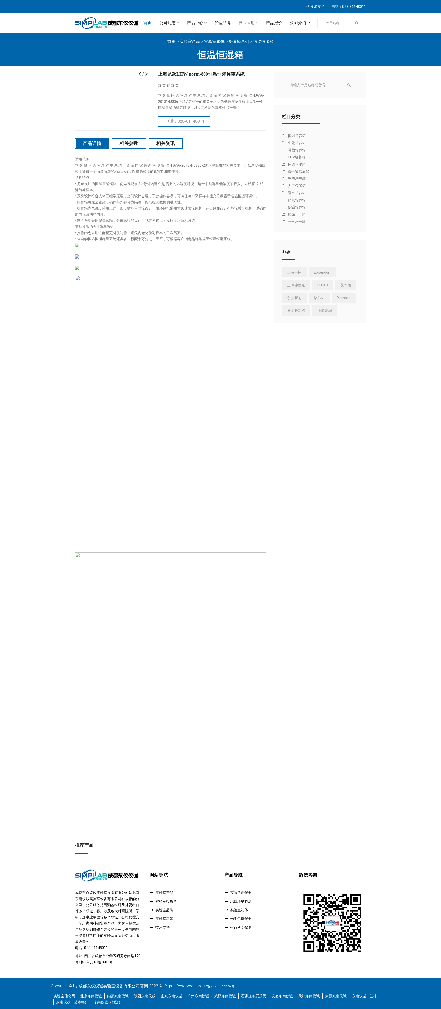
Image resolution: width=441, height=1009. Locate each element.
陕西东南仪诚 (144, 996)
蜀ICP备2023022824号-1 (218, 986)
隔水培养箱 (297, 193)
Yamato (343, 298)
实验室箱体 (214, 41)
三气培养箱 (297, 221)
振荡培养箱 (297, 214)
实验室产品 (190, 41)
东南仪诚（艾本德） (72, 1002)
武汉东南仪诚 (225, 996)
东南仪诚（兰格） (366, 996)
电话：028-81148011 (184, 121)
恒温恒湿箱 (263, 41)
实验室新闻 (164, 919)
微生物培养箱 (298, 171)
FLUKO (322, 285)
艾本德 (345, 285)
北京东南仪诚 (91, 996)
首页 (147, 22)
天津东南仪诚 (309, 996)
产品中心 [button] (195, 22)
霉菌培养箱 (297, 150)
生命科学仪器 (241, 927)
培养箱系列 (239, 41)
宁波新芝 (294, 298)
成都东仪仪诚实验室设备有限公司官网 (113, 985)
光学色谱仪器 (241, 919)
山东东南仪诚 (171, 996)
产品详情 (92, 143)
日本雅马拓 (296, 311)
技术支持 (317, 7)
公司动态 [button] (167, 22)
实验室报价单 (166, 901)
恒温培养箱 (297, 136)
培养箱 (319, 298)
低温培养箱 (297, 207)
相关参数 (129, 143)
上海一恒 (294, 272)
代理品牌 (222, 22)
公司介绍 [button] (298, 22)
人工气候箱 (297, 186)
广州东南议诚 (198, 996)
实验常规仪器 (241, 893)
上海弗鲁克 (296, 285)
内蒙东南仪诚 (118, 996)
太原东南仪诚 (336, 996)
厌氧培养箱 (297, 200)
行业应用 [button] (246, 22)
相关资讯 (165, 143)
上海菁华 (324, 311)
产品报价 (274, 22)
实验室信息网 (64, 996)
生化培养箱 (297, 143)
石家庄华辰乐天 (253, 996)
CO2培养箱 (296, 157)
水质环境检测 (241, 901)
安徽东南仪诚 (282, 996)
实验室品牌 (164, 910)
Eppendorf (322, 272)
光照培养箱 (297, 179)
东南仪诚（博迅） (108, 1002)
